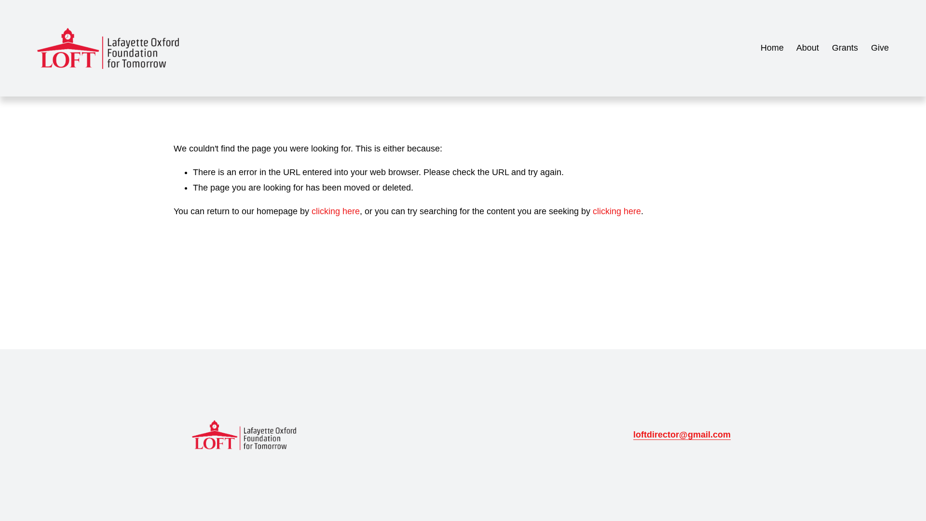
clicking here (336, 211)
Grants (845, 48)
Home (772, 48)
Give (880, 48)
